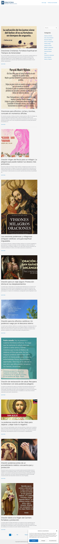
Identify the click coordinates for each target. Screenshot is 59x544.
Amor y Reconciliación (48, 37)
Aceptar (33, 540)
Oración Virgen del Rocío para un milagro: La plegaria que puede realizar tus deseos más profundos (19, 162)
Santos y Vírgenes (48, 59)
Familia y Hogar (47, 43)
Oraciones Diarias (48, 51)
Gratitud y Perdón (48, 45)
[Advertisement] (29, 14)
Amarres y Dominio (48, 35)
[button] (56, 530)
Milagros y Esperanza (48, 47)
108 (17, 534)
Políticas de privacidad (52, 2)
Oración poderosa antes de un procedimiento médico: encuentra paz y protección (17, 465)
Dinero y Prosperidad (48, 41)
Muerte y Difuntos (48, 49)
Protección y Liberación (49, 55)
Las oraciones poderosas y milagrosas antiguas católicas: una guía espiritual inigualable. (16, 238)
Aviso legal (44, 2)
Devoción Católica (48, 39)
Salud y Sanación (47, 57)
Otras (45, 53)
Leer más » (3, 63)
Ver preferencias (52, 540)
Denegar (43, 540)
